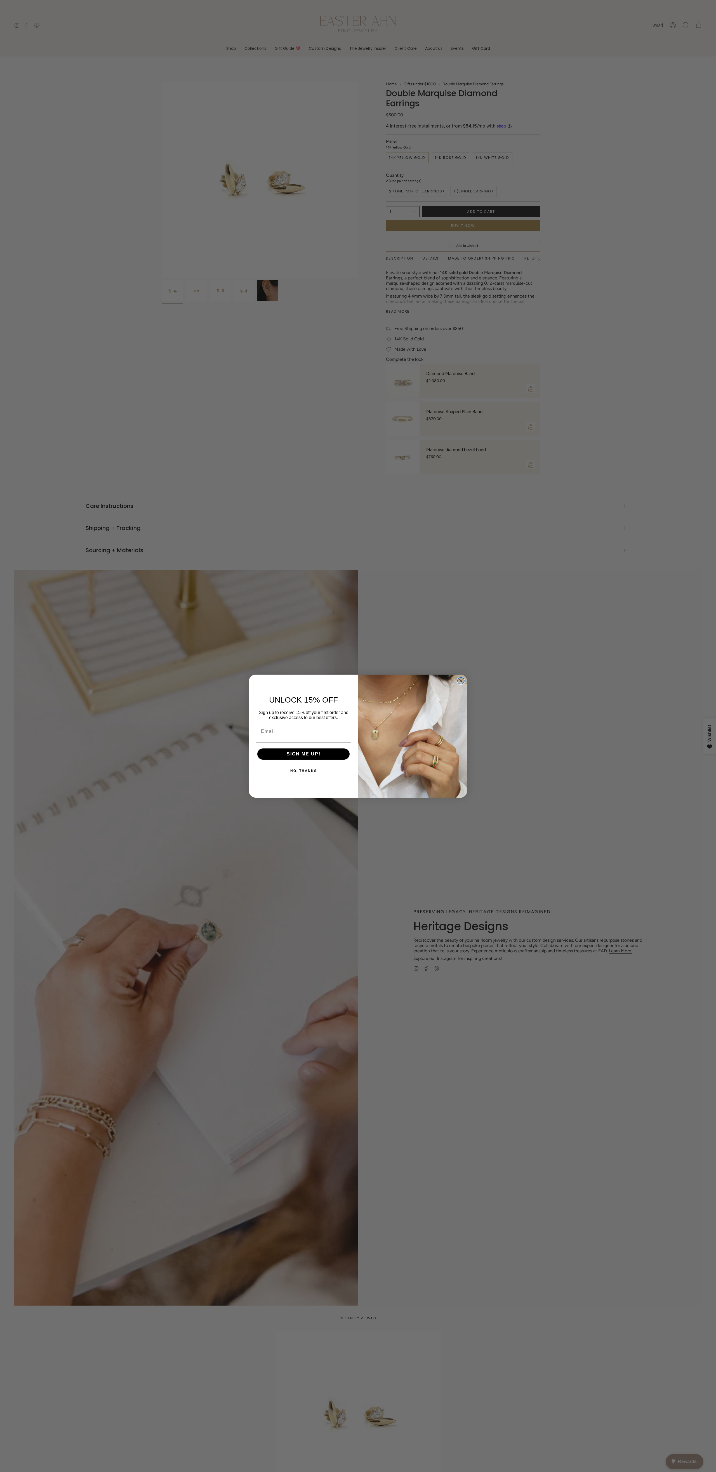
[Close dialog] (461, 680)
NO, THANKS (303, 771)
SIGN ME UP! (304, 754)
